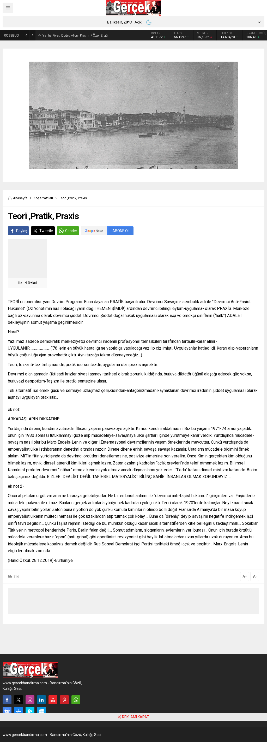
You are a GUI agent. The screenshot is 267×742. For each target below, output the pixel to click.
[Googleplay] (30, 711)
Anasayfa (20, 198)
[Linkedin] (41, 699)
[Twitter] (18, 699)
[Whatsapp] (75, 699)
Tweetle (46, 231)
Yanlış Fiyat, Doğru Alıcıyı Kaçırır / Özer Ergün (76, 35)
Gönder (71, 231)
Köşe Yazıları (43, 198)
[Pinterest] (64, 699)
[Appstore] (18, 711)
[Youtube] (52, 699)
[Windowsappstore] (41, 711)
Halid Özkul (27, 283)
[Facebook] (7, 699)
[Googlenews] (7, 711)
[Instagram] (30, 699)
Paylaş (21, 231)
